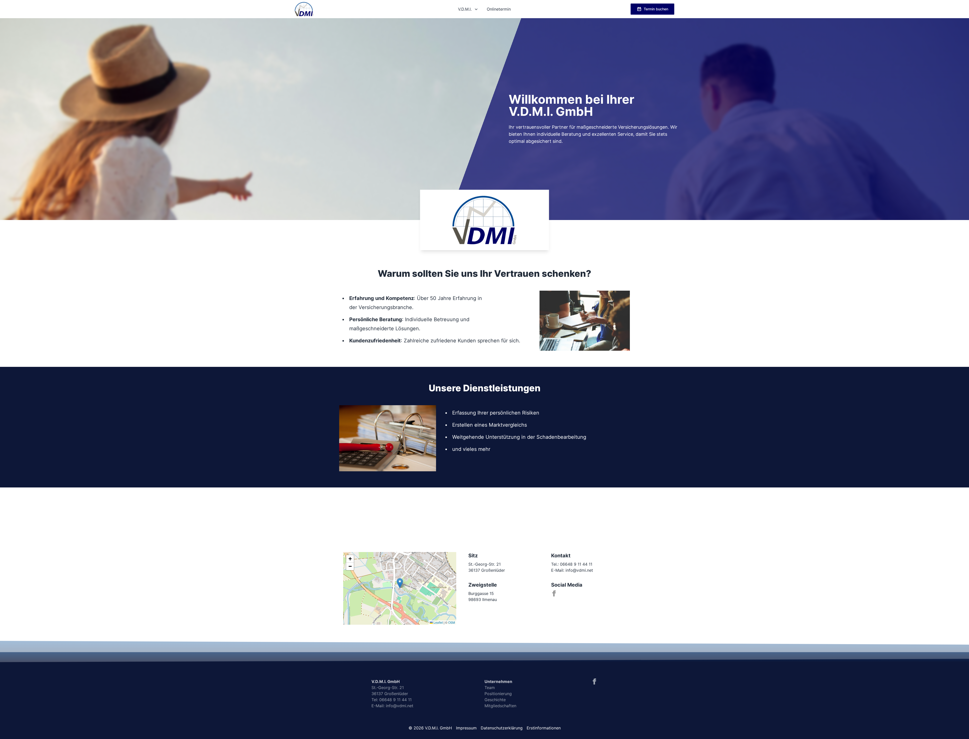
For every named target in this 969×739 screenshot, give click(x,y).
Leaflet (438, 622)
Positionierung (498, 693)
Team (489, 687)
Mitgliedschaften (500, 705)
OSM (451, 622)
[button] (400, 583)
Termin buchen (656, 9)
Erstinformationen (544, 727)
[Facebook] (554, 593)
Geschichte (495, 699)
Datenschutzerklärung (502, 727)
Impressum (466, 727)
